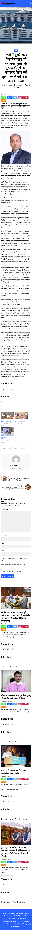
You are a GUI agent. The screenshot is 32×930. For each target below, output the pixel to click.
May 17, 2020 (7, 742)
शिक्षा (22, 449)
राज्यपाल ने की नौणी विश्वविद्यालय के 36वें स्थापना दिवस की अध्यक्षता (7, 437)
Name (3, 536)
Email (3, 543)
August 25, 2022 (8, 819)
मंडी (16, 51)
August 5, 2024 (7, 667)
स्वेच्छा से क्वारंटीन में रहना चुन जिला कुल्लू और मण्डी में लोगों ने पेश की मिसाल (16, 697)
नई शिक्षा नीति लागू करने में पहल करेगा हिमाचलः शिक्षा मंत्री (21, 420)
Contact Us (19, 913)
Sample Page (17, 915)
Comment (4, 510)
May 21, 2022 (7, 902)
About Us (5, 913)
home (27, 913)
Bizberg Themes (16, 926)
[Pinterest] (26, 97)
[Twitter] (14, 97)
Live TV (8, 915)
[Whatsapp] (3, 97)
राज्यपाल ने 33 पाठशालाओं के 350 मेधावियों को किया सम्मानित (13, 772)
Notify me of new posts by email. (11, 571)
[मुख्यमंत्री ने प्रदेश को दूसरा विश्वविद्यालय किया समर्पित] (7, 415)
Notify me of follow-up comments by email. (14, 565)
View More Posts (16, 468)
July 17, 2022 (19, 85)
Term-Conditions (10, 918)
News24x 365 (7, 85)
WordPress (18, 924)
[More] (3, 100)
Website (3, 551)
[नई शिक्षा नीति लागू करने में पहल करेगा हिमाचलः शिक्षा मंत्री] (21, 415)
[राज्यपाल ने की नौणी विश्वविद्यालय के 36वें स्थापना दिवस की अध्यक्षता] (7, 431)
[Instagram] (20, 97)
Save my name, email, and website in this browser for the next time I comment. (14, 560)
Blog (12, 913)
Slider (25, 915)
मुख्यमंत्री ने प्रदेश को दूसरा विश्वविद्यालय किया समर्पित (6, 420)
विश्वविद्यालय (16, 449)
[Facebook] (9, 97)
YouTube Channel (22, 918)
